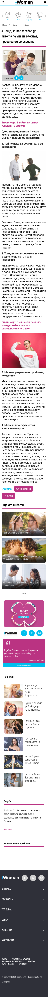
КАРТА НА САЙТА (8, 964)
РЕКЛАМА (31, 961)
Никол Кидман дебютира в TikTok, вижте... (33, 760)
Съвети (8, 496)
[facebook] (24, 633)
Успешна (6, 909)
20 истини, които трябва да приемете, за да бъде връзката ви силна (23, 558)
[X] (32, 633)
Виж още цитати (24, 665)
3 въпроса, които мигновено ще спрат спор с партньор (23, 584)
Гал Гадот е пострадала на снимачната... (32, 742)
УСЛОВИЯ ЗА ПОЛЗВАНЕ (21, 959)
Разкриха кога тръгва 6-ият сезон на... (32, 724)
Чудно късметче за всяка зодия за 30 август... (33, 706)
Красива (6, 889)
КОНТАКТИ (23, 964)
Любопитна (8, 940)
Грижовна (7, 899)
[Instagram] (39, 633)
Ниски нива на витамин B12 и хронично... (32, 778)
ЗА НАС (4, 959)
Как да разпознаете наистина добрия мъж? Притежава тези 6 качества (23, 531)
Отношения (23, 488)
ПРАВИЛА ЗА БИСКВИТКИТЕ (12, 961)
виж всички (8, 829)
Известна (7, 930)
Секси (5, 919)
